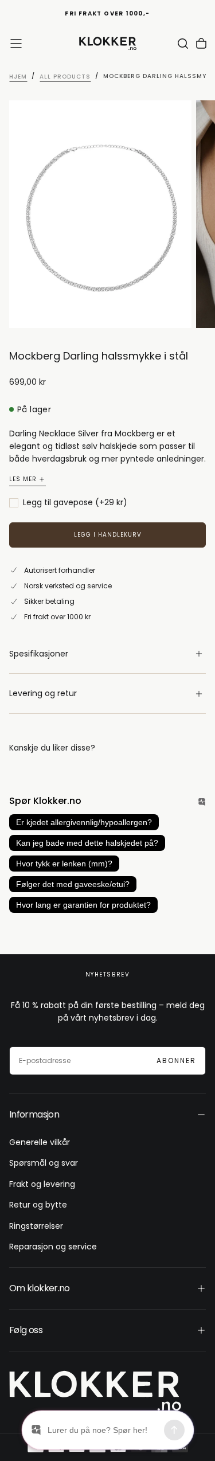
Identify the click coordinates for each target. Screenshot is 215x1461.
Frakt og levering (42, 1184)
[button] (16, 43)
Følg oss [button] (25, 1330)
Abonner (176, 1060)
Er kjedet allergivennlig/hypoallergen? (84, 822)
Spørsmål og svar (43, 1163)
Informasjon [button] (34, 1114)
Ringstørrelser (36, 1226)
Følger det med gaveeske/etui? (73, 884)
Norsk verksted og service (68, 586)
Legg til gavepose (75, 503)
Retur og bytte (38, 1204)
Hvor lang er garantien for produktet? (83, 904)
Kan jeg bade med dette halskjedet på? (87, 842)
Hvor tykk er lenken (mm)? (64, 863)
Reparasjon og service (53, 1246)
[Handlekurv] (201, 43)
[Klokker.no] (95, 1391)
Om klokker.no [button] (39, 1288)
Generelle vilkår (39, 1142)
